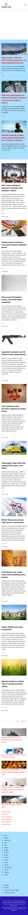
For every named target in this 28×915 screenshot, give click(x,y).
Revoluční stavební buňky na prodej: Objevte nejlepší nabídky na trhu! (14, 772)
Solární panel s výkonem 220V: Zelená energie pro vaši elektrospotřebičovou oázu (14, 60)
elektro (3, 75)
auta (3, 491)
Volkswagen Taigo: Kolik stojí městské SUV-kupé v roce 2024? (13, 465)
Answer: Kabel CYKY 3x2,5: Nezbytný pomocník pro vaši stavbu (12, 739)
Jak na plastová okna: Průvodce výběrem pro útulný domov (14, 408)
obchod (3, 213)
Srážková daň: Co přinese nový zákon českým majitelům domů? (14, 244)
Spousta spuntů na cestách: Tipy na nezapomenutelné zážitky (13, 683)
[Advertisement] (14, 25)
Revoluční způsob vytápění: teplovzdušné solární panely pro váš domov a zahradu (13, 137)
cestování (4, 707)
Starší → (24, 721)
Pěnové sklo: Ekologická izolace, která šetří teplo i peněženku (12, 299)
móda (3, 598)
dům (3, 153)
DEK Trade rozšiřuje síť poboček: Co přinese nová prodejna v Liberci (12, 187)
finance (3, 268)
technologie (4, 543)
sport (3, 377)
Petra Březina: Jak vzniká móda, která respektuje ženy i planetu (14, 574)
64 (17, 721)
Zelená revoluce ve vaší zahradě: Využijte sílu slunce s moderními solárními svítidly (13, 789)
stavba (3, 115)
